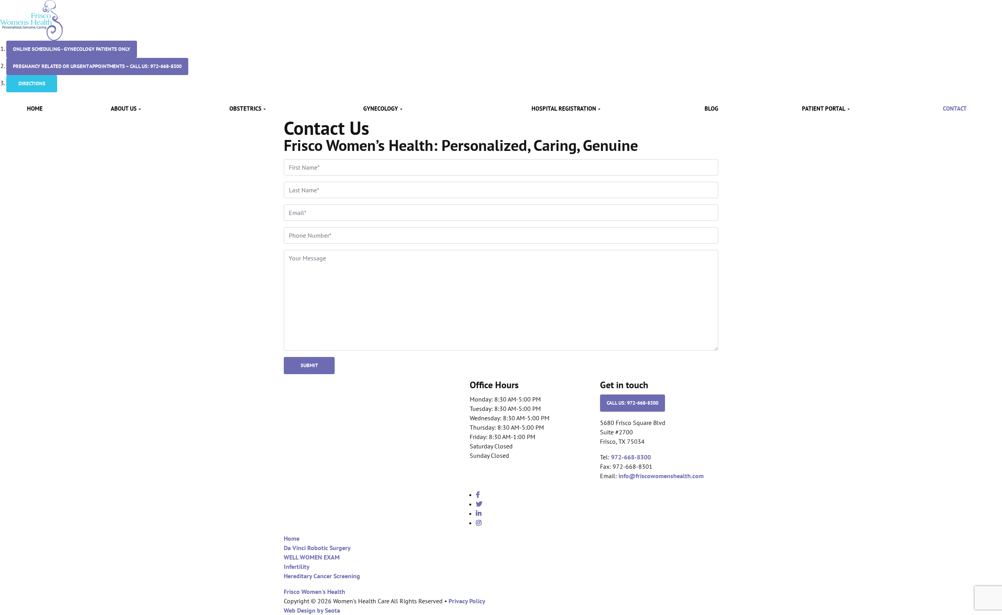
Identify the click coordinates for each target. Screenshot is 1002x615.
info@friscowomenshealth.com (661, 476)
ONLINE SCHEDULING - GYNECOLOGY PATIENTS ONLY (71, 49)
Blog (711, 108)
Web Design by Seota (312, 610)
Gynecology (380, 108)
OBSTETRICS (245, 108)
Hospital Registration (564, 108)
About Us (124, 108)
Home (35, 108)
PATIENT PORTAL (823, 108)
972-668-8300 (631, 457)
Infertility (297, 566)
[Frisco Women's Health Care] (31, 19)
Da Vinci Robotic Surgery (317, 548)
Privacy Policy (467, 601)
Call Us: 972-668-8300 (632, 403)
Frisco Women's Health (314, 591)
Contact (955, 108)
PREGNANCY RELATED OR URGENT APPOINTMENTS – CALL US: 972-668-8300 (97, 66)
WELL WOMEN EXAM (312, 557)
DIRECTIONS (31, 83)
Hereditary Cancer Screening (322, 576)
